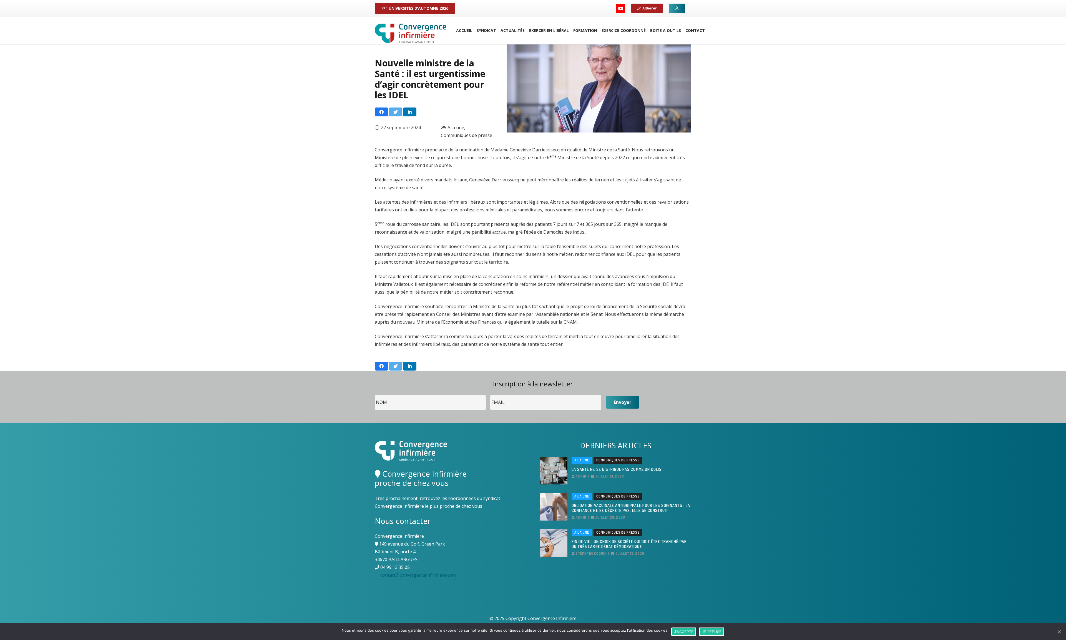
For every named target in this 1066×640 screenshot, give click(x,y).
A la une (455, 127)
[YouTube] (620, 8)
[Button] (677, 8)
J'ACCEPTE (683, 631)
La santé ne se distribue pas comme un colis (617, 469)
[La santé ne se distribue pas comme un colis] (553, 470)
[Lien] (410, 33)
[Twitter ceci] (395, 112)
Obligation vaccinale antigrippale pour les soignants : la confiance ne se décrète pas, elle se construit (631, 508)
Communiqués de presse (466, 135)
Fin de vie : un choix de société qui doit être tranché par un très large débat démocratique (629, 544)
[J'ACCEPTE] (1059, 631)
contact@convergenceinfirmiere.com (418, 575)
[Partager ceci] (381, 112)
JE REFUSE (711, 631)
